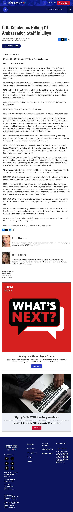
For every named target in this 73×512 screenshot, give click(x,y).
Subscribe (36, 427)
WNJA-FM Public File (62, 454)
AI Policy (29, 457)
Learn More (36, 366)
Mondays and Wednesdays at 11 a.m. (36, 356)
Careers (29, 461)
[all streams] (70, 9)
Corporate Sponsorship (45, 444)
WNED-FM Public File (62, 453)
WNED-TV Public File (62, 451)
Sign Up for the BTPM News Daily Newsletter (36, 417)
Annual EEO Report (47, 453)
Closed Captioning (47, 449)
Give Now (64, 3)
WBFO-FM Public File (62, 456)
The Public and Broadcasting (60, 461)
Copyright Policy (32, 453)
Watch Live (52, 3)
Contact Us (30, 444)
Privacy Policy (31, 448)
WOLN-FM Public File (62, 457)
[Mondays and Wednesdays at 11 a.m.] (36, 317)
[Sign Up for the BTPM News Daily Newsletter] (36, 393)
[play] (5, 10)
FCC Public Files (61, 443)
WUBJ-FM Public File (62, 459)
